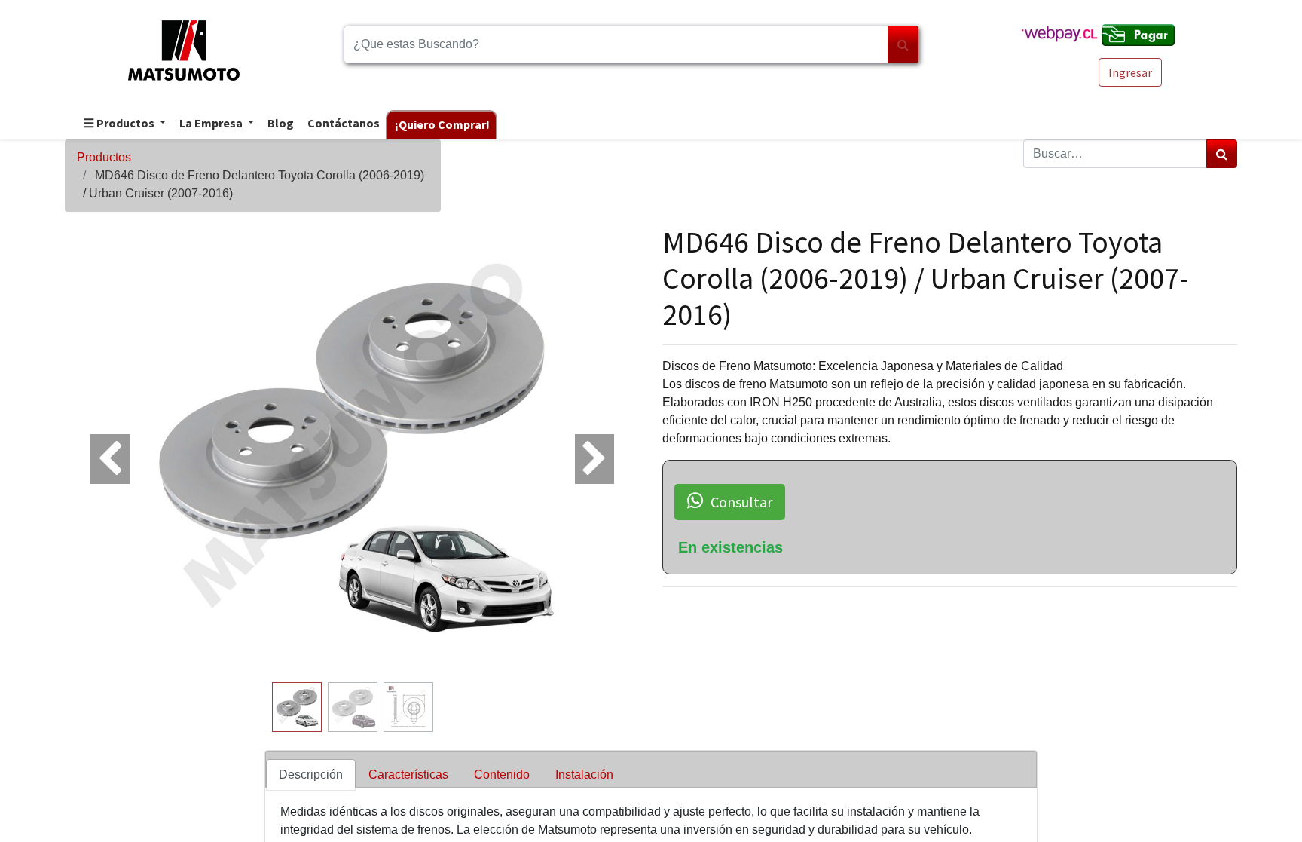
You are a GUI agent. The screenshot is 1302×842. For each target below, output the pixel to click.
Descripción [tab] (311, 774)
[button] (108, 450)
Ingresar (1130, 72)
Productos (104, 157)
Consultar (741, 501)
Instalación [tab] (584, 774)
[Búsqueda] (903, 44)
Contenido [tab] (502, 774)
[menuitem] (280, 124)
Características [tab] (408, 774)
